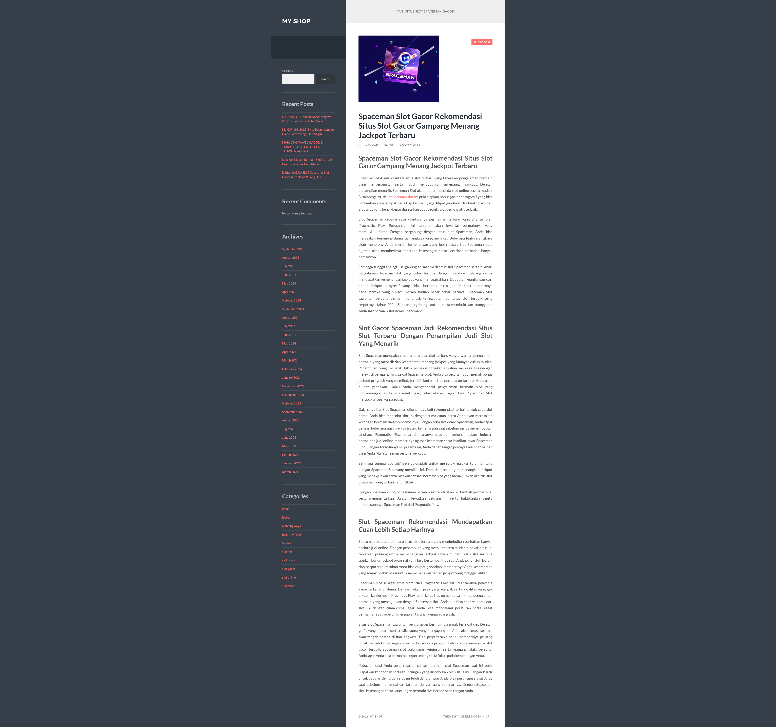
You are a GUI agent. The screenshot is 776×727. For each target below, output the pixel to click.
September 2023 (293, 412)
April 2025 (289, 292)
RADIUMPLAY (292, 534)
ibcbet (286, 517)
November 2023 (293, 394)
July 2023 (288, 429)
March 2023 (290, 454)
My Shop (296, 21)
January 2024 (291, 377)
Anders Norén (470, 716)
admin (389, 144)
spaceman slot (402, 196)
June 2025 (289, 274)
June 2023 (289, 437)
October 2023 (291, 403)
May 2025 (289, 283)
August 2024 (290, 317)
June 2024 (289, 334)
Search (288, 71)
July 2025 (288, 266)
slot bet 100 (290, 552)
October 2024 (291, 300)
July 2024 (288, 326)
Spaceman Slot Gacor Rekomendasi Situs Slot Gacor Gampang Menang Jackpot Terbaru (420, 125)
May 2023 (289, 446)
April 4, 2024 (368, 144)
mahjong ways (291, 526)
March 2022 (290, 472)
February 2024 (292, 369)
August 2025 (290, 257)
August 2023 (290, 420)
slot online (289, 577)
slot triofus (289, 586)
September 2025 (293, 249)
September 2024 (293, 309)
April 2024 (289, 352)
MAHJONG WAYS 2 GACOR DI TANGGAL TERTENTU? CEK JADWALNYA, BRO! (303, 147)
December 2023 (293, 386)
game (285, 509)
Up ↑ (489, 716)
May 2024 (289, 343)
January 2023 (291, 463)
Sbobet (286, 543)
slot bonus (289, 560)
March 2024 (290, 360)
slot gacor (288, 568)
